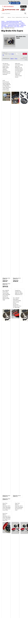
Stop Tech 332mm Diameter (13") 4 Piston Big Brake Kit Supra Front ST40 (19, 507)
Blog (27, 17)
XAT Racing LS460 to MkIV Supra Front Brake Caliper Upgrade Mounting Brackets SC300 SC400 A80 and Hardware (6, 69)
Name (12, 58)
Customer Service (19, 17)
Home (2, 21)
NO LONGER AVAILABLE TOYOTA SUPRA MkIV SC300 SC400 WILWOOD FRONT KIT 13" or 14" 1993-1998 (17, 302)
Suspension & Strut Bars (13, 25)
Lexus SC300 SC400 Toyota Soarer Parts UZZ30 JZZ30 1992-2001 (13, 24)
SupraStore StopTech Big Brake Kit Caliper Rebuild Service (19, 292)
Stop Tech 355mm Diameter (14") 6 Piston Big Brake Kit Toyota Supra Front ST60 (7, 507)
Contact (24, 17)
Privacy (13, 17)
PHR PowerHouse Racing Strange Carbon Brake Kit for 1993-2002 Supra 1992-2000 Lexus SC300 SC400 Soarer (7, 85)
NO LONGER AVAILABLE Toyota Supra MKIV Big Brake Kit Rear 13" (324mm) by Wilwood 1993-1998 (6, 295)
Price (16, 58)
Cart (24, 6)
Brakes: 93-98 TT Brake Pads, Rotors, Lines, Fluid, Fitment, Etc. (13, 27)
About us (9, 17)
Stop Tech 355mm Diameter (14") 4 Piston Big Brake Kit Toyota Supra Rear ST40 (7, 517)
